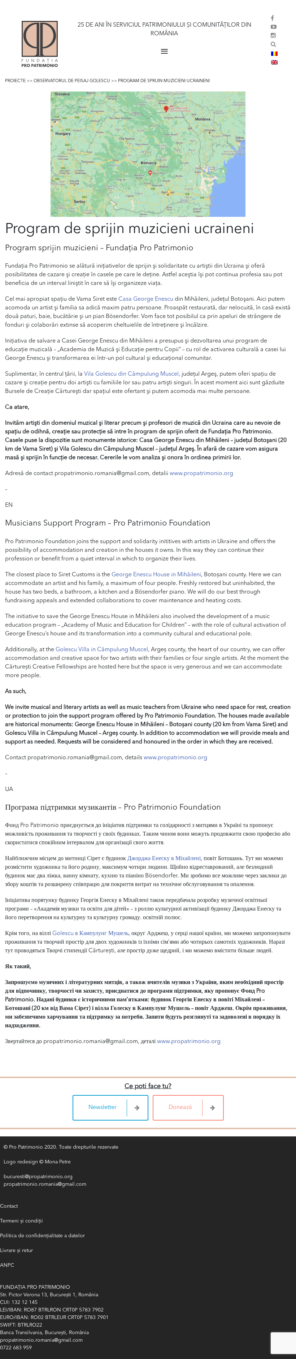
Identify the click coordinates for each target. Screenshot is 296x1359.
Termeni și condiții (21, 1221)
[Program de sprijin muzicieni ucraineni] (148, 154)
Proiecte (15, 81)
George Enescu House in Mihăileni (156, 575)
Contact (9, 1206)
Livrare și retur (16, 1250)
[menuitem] (274, 54)
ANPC (7, 1265)
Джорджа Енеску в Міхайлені (164, 859)
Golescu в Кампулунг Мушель (90, 933)
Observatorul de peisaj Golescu (72, 81)
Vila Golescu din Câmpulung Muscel (131, 374)
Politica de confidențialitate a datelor (42, 1235)
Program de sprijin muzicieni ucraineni (164, 81)
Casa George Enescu (145, 299)
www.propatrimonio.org (201, 474)
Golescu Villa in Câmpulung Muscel (102, 650)
